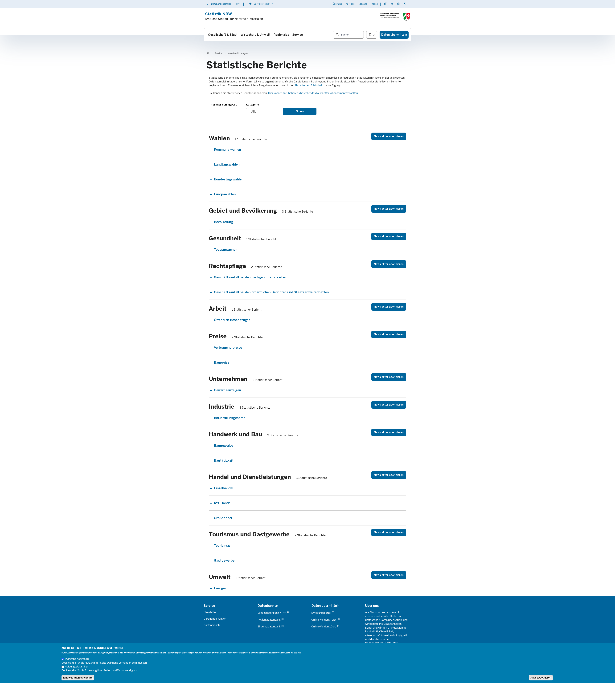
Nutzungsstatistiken (76, 666)
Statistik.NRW (218, 14)
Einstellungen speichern (78, 677)
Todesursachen (225, 250)
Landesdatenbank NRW (272, 612)
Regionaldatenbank (269, 619)
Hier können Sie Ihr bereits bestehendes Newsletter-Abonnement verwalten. (313, 93)
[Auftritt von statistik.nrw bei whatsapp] (405, 4)
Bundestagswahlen (228, 179)
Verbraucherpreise (228, 348)
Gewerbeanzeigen (227, 390)
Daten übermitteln (325, 606)
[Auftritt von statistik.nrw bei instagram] (385, 4)
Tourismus (222, 546)
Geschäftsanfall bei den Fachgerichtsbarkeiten (250, 277)
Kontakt (362, 3)
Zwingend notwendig (77, 659)
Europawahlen (225, 194)
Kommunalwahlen (227, 149)
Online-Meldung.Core (323, 626)
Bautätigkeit (224, 460)
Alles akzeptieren (540, 677)
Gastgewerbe (224, 560)
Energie (220, 588)
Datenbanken (268, 606)
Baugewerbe (223, 445)
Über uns (337, 3)
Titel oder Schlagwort (223, 104)
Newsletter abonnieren (389, 136)
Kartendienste (212, 625)
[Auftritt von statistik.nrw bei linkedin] (392, 4)
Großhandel (223, 518)
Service (218, 53)
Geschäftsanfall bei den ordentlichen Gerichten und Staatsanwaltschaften (271, 292)
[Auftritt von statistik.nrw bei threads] (398, 4)
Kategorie (252, 104)
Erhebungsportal (321, 612)
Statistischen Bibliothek (308, 85)
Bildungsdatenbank (269, 626)
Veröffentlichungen (238, 53)
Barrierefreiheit (261, 4)
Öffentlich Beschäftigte (232, 320)
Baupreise (221, 362)
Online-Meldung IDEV (324, 619)
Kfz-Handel (222, 503)
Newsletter (210, 612)
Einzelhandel (223, 488)
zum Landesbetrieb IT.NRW (223, 4)
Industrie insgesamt (229, 418)
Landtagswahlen (227, 164)
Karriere (350, 3)
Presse (374, 3)
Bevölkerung (223, 222)
